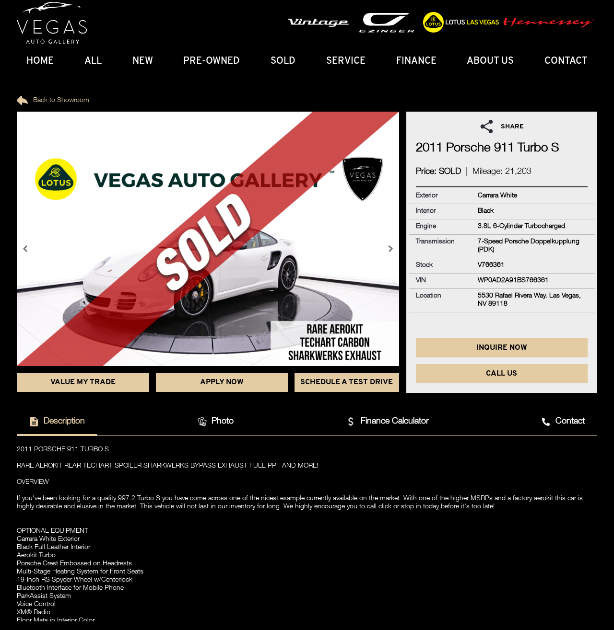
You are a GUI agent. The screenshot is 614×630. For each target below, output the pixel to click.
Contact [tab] (570, 421)
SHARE (512, 126)
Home (40, 61)
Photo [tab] (223, 421)
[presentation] (26, 248)
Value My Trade (83, 382)
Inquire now (501, 348)
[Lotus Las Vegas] (52, 23)
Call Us (501, 374)
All (93, 61)
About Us (490, 61)
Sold (283, 61)
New (142, 61)
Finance (416, 61)
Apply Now (222, 382)
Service (346, 61)
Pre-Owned (211, 61)
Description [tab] (64, 421)
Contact (566, 61)
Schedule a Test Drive (346, 382)
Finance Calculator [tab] (395, 421)
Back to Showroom (60, 100)
